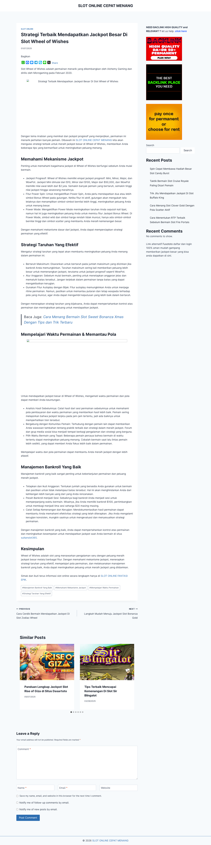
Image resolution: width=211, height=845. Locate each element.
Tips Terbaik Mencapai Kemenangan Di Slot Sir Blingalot (100, 691)
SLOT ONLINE (27, 29)
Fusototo (168, 244)
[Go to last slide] (24, 676)
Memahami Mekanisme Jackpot (70, 587)
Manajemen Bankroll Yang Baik (37, 587)
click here (181, 31)
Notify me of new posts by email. (38, 809)
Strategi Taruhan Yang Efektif (36, 593)
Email (63, 787)
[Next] (129, 676)
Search (150, 145)
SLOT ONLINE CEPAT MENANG (93, 140)
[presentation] (47, 662)
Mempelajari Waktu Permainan (104, 587)
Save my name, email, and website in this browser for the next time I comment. (61, 795)
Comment (24, 749)
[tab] (71, 712)
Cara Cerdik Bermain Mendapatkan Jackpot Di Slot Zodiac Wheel (43, 613)
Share (55, 62)
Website (105, 787)
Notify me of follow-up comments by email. (44, 802)
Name (22, 787)
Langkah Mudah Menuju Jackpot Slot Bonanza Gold (111, 613)
